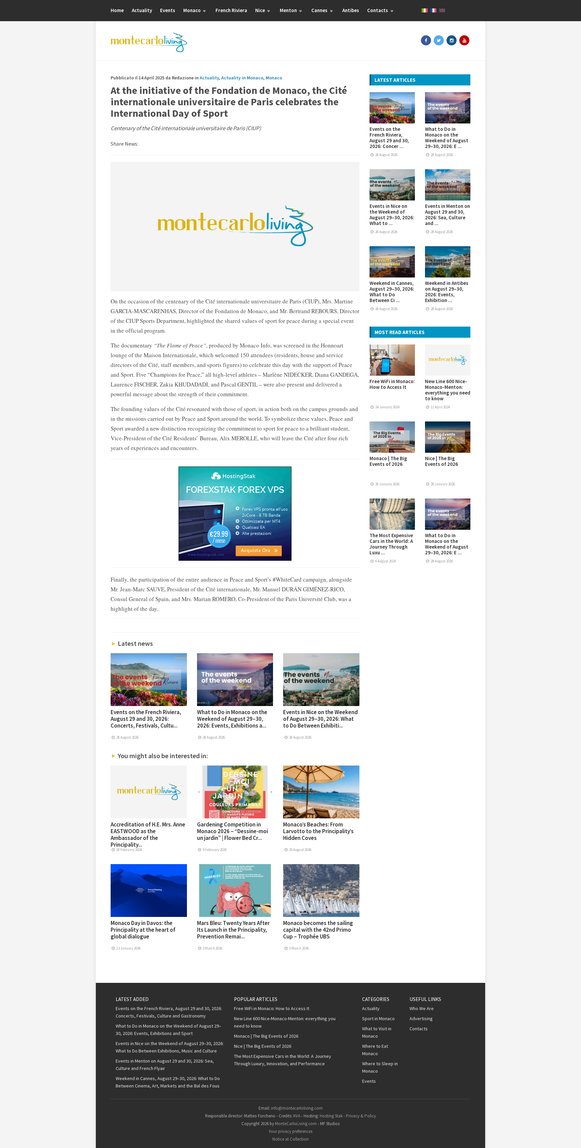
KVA (296, 1116)
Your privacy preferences (290, 1131)
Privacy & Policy (361, 1116)
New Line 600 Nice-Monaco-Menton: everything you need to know (447, 390)
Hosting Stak (331, 1116)
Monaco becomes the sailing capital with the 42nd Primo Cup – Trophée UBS (318, 929)
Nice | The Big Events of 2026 (441, 461)
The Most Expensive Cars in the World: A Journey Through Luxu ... (391, 544)
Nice (260, 10)
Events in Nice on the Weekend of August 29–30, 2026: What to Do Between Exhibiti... (320, 718)
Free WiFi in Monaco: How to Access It (392, 384)
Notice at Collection (290, 1139)
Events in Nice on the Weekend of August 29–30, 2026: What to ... (392, 214)
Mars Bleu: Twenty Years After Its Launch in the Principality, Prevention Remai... (233, 929)
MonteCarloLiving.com (296, 1123)
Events (167, 10)
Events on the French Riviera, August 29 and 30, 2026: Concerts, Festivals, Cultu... (146, 718)
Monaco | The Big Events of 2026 (388, 461)
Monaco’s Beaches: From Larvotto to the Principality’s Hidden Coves (318, 831)
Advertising (421, 1018)
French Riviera (231, 10)
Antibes (350, 10)
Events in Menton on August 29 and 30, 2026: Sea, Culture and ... (447, 214)
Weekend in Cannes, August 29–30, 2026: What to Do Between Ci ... (392, 291)
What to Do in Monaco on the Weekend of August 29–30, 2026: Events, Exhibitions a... (232, 718)
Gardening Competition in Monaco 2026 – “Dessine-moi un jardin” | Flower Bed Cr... (232, 831)
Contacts (378, 10)
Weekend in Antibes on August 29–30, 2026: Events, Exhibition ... (446, 291)
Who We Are (422, 1008)
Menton (289, 10)
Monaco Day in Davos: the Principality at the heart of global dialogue (143, 929)
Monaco (192, 10)
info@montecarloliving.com (297, 1108)
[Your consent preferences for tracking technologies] (569, 1136)
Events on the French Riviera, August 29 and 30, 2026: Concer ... (389, 137)
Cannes (319, 10)
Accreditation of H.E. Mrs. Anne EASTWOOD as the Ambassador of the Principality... (148, 834)
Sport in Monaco (378, 1018)
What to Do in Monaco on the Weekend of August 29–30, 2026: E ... (446, 137)
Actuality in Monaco (242, 78)
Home (117, 10)
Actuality (142, 10)
